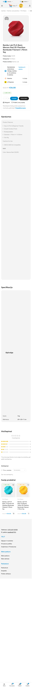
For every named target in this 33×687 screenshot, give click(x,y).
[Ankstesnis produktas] (29, 11)
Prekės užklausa (6, 680)
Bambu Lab (15, 61)
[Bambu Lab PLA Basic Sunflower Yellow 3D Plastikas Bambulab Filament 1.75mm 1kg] (23, 490)
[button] (13, 620)
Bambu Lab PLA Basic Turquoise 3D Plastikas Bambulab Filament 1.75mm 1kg (8, 505)
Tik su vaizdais (7, 470)
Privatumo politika (6, 650)
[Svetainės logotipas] (13, 5)
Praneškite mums (20, 108)
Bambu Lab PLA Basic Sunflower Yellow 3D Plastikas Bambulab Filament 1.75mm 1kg (23, 505)
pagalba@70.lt (11, 639)
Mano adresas (5, 665)
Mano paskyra (5, 662)
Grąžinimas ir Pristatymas (8, 653)
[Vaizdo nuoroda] (7, 631)
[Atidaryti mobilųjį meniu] (2, 5)
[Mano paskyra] (29, 5)
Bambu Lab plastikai (13, 11)
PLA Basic (24, 11)
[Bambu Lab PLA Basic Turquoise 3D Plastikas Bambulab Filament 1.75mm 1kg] (8, 490)
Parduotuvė (4, 674)
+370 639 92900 (12, 636)
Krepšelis (4, 677)
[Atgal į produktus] (31, 11)
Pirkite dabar (24, 98)
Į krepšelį (14, 98)
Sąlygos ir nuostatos (7, 647)
